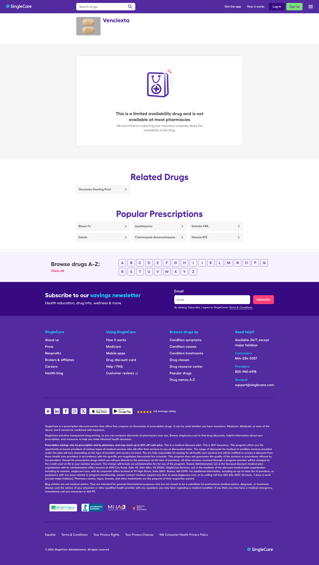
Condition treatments (186, 353)
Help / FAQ (114, 366)
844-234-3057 (246, 358)
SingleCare (61, 549)
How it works (255, 6)
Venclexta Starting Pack (94, 189)
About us (52, 340)
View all (57, 270)
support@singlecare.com (254, 385)
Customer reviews (120, 373)
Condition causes (183, 346)
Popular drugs (180, 373)
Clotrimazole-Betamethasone (155, 237)
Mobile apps (115, 353)
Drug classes (179, 360)
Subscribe (263, 299)
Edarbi (82, 237)
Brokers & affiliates (59, 360)
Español (50, 534)
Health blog (54, 373)
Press (49, 346)
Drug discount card (121, 360)
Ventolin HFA (199, 226)
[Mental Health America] (117, 508)
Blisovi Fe (84, 226)
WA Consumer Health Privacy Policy (183, 534)
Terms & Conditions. (241, 307)
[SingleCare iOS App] (99, 411)
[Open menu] (310, 7)
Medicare (113, 346)
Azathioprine (143, 226)
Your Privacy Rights (106, 534)
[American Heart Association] (140, 508)
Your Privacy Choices (139, 534)
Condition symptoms (185, 340)
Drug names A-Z (182, 380)
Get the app (233, 6)
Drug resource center (186, 366)
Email (179, 291)
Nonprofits (53, 353)
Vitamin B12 (199, 237)
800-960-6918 (245, 372)
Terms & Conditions (74, 534)
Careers (51, 366)
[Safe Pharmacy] (63, 507)
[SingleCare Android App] (122, 411)
